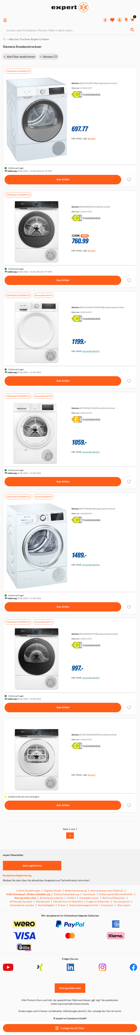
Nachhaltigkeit (46, 905)
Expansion (107, 905)
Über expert (123, 905)
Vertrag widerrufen (25, 897)
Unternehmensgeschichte (83, 905)
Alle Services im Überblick (68, 901)
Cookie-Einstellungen (28, 890)
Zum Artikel (63, 179)
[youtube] (8, 967)
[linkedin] (71, 967)
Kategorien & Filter (72, 1028)
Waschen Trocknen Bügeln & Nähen (28, 39)
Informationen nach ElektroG (106, 890)
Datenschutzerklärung (66, 894)
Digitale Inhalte (52, 890)
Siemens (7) (50, 56)
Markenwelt (43, 901)
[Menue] (5, 20)
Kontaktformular (89, 897)
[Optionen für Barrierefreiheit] (105, 20)
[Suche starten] (132, 30)
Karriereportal (121, 901)
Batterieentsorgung (76, 890)
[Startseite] (4, 39)
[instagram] (102, 967)
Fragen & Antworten (98, 901)
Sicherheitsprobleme (51, 897)
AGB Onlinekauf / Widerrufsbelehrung (28, 894)
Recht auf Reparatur (113, 897)
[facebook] (133, 967)
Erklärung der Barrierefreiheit (116, 894)
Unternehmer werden (22, 905)
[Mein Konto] (119, 20)
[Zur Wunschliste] (112, 20)
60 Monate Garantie (21, 901)
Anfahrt (71, 897)
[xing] (40, 967)
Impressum (89, 894)
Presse (61, 905)
